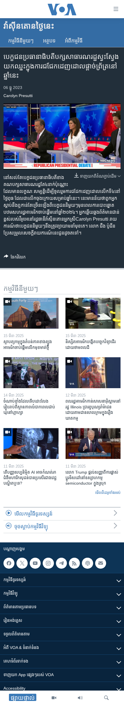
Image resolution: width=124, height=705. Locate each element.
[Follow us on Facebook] (8, 563)
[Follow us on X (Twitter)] (21, 563)
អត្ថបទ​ (49, 41)
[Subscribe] (100, 563)
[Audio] (80, 698)
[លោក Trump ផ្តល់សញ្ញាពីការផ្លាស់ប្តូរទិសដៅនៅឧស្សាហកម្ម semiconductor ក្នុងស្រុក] (93, 443)
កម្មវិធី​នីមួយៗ (21, 41)
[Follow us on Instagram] (48, 563)
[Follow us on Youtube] (35, 563)
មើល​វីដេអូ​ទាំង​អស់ (108, 492)
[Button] (15, 258)
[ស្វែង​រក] (106, 698)
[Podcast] (87, 563)
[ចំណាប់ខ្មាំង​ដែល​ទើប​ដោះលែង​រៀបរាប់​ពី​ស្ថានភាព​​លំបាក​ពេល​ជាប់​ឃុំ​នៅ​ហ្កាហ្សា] (31, 372)
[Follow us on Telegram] (61, 563)
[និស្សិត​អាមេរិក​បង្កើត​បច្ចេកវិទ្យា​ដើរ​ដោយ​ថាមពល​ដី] (93, 313)
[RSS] (74, 563)
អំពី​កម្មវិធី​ (73, 41)
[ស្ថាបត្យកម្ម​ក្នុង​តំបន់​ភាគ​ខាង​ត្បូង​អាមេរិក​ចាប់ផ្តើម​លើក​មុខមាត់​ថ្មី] (31, 313)
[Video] (54, 698)
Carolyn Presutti (18, 95)
